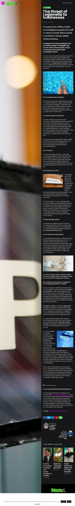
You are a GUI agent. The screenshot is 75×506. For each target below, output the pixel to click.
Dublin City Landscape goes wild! (57, 466)
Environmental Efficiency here (58, 411)
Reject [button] (69, 501)
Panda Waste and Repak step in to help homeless (68, 468)
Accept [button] (63, 501)
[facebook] (45, 417)
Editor (44, 22)
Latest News (47, 7)
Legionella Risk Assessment (61, 395)
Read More (37, 504)
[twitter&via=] (49, 417)
